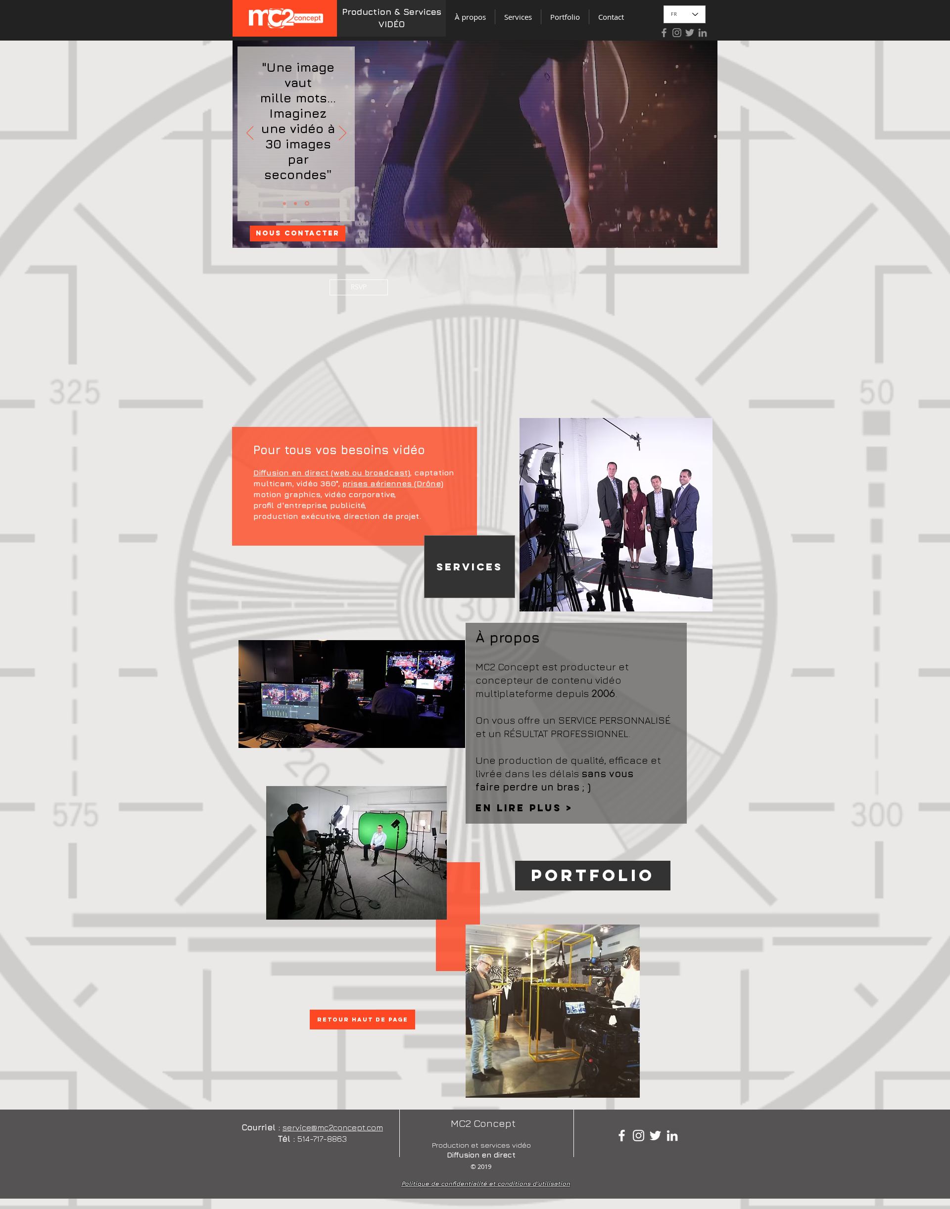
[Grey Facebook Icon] (664, 33)
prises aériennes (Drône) (392, 483)
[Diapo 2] (307, 203)
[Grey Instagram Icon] (677, 33)
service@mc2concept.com (333, 1127)
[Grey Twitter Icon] (690, 33)
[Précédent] (250, 133)
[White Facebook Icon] (621, 1135)
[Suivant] (342, 133)
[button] (359, 287)
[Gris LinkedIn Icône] (703, 33)
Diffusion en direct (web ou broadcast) (331, 472)
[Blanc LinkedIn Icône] (672, 1135)
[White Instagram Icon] (638, 1135)
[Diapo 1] (285, 203)
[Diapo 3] (296, 203)
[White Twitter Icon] (655, 1135)
